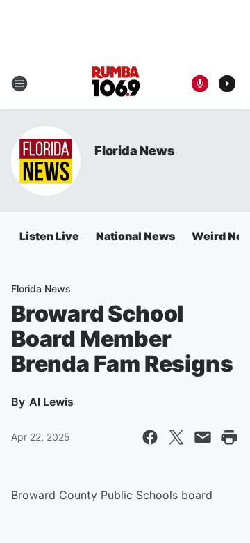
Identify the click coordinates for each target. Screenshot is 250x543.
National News (135, 236)
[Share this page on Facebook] (150, 437)
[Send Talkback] (200, 83)
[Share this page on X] (176, 437)
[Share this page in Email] (202, 437)
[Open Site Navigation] (19, 83)
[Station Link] (115, 83)
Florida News (134, 150)
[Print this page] (229, 437)
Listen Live (49, 236)
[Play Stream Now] (227, 83)
